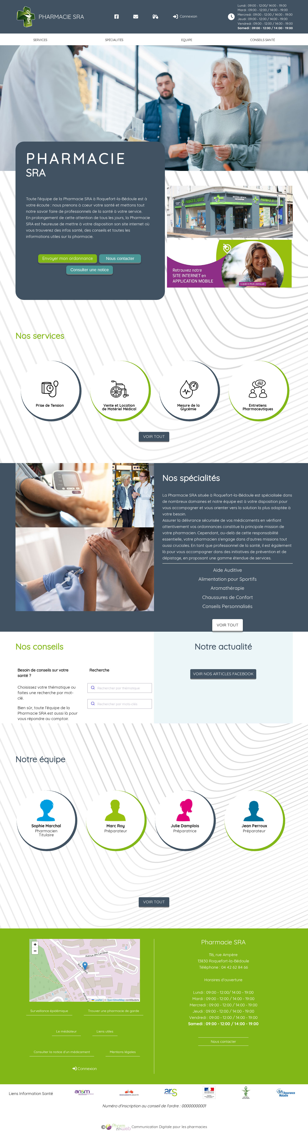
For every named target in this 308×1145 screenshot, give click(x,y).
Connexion (188, 16)
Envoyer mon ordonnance (67, 258)
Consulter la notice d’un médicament (62, 1052)
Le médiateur (66, 1031)
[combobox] (119, 688)
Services (40, 40)
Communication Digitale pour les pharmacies (169, 1126)
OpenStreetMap (116, 1000)
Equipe (186, 40)
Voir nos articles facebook (223, 673)
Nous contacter (120, 258)
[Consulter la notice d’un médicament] (155, 16)
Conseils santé (262, 40)
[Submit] (92, 688)
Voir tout (154, 436)
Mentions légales (123, 1052)
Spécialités (114, 40)
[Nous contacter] (135, 16)
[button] (85, 966)
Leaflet (98, 1000)
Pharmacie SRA (61, 16)
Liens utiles (105, 1031)
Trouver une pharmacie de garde (113, 1011)
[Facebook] (116, 16)
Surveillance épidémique (49, 1011)
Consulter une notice (89, 269)
